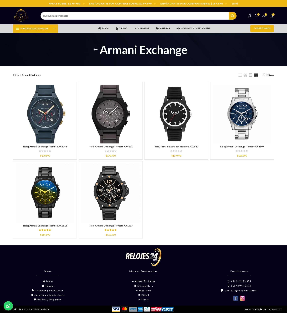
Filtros (270, 75)
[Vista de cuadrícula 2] (245, 75)
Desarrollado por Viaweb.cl (263, 309)
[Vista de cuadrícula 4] (256, 75)
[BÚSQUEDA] (233, 16)
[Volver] (95, 49)
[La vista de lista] (240, 75)
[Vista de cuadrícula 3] (250, 75)
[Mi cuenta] (249, 15)
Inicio (16, 75)
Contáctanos (262, 28)
